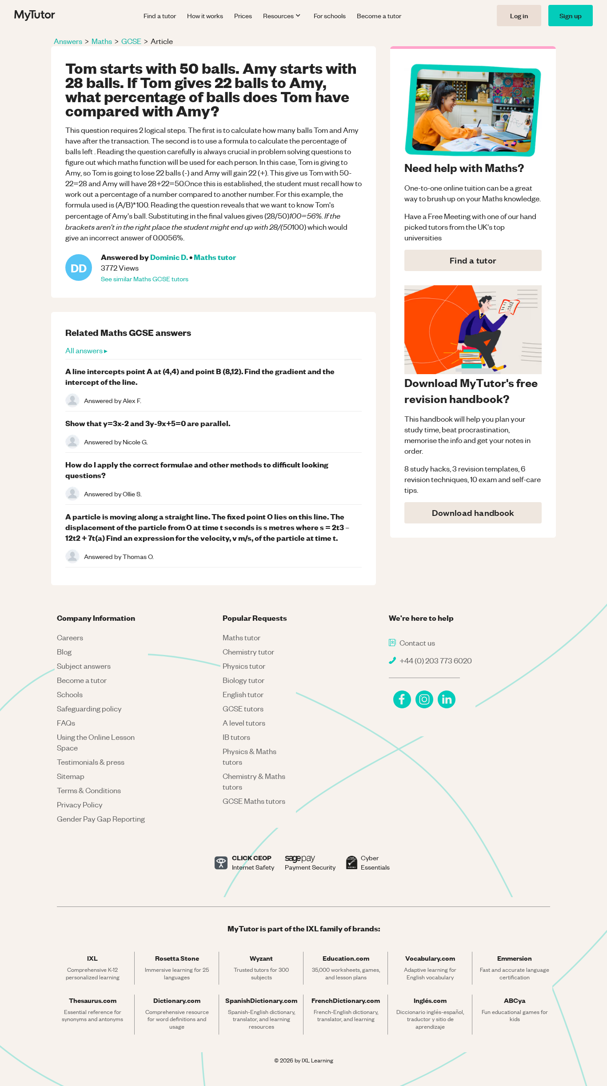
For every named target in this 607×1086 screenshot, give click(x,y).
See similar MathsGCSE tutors (144, 278)
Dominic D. (169, 257)
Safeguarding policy (89, 708)
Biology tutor (243, 680)
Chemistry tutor (248, 651)
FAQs (66, 722)
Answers (68, 41)
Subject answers (84, 666)
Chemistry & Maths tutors (254, 781)
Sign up (570, 15)
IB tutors (236, 737)
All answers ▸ (86, 350)
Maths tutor (215, 257)
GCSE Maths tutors (254, 801)
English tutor (243, 694)
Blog (64, 651)
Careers (70, 637)
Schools (70, 694)
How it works (205, 15)
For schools (330, 15)
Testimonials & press (90, 762)
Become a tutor (379, 15)
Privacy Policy (80, 804)
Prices (243, 15)
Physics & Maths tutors (249, 756)
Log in (519, 15)
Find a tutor (160, 15)
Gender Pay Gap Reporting (101, 818)
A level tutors (244, 722)
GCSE (131, 41)
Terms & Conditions (89, 790)
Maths (102, 41)
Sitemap (70, 776)
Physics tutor (244, 666)
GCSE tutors (243, 708)
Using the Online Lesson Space (96, 742)
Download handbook (473, 512)
